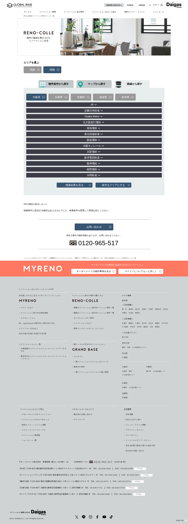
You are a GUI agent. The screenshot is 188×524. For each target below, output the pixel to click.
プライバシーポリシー (135, 430)
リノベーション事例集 (31, 435)
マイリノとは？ (27, 307)
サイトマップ (79, 419)
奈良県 (125, 397)
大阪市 (124, 371)
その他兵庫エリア (159, 371)
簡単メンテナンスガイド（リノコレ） (89, 328)
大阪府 (125, 367)
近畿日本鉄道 (92, 110)
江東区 (137, 323)
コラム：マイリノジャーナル (33, 430)
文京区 (139, 327)
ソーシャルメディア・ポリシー (138, 440)
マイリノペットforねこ (28, 328)
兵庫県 (149, 367)
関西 (52, 69)
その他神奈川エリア (139, 347)
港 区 (124, 309)
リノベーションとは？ (83, 323)
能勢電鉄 (92, 169)
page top (180, 520)
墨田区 (131, 323)
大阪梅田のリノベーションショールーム (60, 258)
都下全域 (125, 337)
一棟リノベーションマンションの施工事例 (91, 372)
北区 (151, 327)
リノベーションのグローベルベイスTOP (35, 258)
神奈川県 (125, 343)
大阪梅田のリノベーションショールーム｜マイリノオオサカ (43, 349)
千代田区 (125, 327)
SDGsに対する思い (134, 419)
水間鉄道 (92, 175)
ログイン (156, 5)
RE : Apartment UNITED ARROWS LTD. (37, 323)
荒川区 (144, 323)
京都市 (124, 387)
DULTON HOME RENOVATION (32, 333)
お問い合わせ (94, 227)
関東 (32, 69)
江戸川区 (165, 323)
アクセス (140, 469)
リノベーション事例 (47, 11)
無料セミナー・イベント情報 (34, 425)
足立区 (150, 323)
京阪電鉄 (92, 151)
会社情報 (129, 414)
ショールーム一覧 (29, 440)
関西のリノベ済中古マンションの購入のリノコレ (89, 258)
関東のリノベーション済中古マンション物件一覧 (94, 307)
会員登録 (142, 5)
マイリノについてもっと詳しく (141, 271)
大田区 (150, 309)
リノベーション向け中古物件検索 (34, 313)
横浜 (123, 347)
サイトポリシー (132, 435)
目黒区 (144, 309)
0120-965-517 (103, 461)
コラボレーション (28, 318)
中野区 (124, 313)
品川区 (137, 309)
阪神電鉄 (92, 163)
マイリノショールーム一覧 (30, 344)
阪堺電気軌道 (92, 157)
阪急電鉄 (92, 140)
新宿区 (131, 309)
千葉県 (125, 357)
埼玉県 (125, 353)
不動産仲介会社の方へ (114, 5)
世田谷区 (158, 309)
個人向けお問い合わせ (83, 414)
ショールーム (158, 11)
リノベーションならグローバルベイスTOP (36, 289)
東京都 (125, 300)
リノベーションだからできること (35, 419)
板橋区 (157, 327)
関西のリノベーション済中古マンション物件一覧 (94, 313)
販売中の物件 (79, 367)
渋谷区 (165, 309)
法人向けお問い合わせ (135, 451)
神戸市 (148, 371)
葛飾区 (157, 323)
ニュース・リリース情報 (136, 425)
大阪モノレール (92, 145)
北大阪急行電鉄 (92, 122)
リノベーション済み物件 (74, 11)
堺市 (130, 371)
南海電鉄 (92, 128)
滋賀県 (125, 393)
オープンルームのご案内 (84, 318)
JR (91, 104)
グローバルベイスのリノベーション (36, 414)
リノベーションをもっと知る (104, 11)
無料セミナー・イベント (134, 11)
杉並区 (131, 313)
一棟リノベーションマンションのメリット (91, 361)
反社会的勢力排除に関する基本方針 (140, 445)
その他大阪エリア (128, 375)
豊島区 (145, 327)
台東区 (124, 323)
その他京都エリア (135, 387)
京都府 (125, 383)
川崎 (128, 347)
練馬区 (137, 313)
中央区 (132, 327)
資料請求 (130, 5)
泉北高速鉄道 (92, 134)
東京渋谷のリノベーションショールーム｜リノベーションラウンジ (43, 357)
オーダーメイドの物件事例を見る (93, 271)
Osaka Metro (92, 116)
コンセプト (78, 356)
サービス (27, 11)
